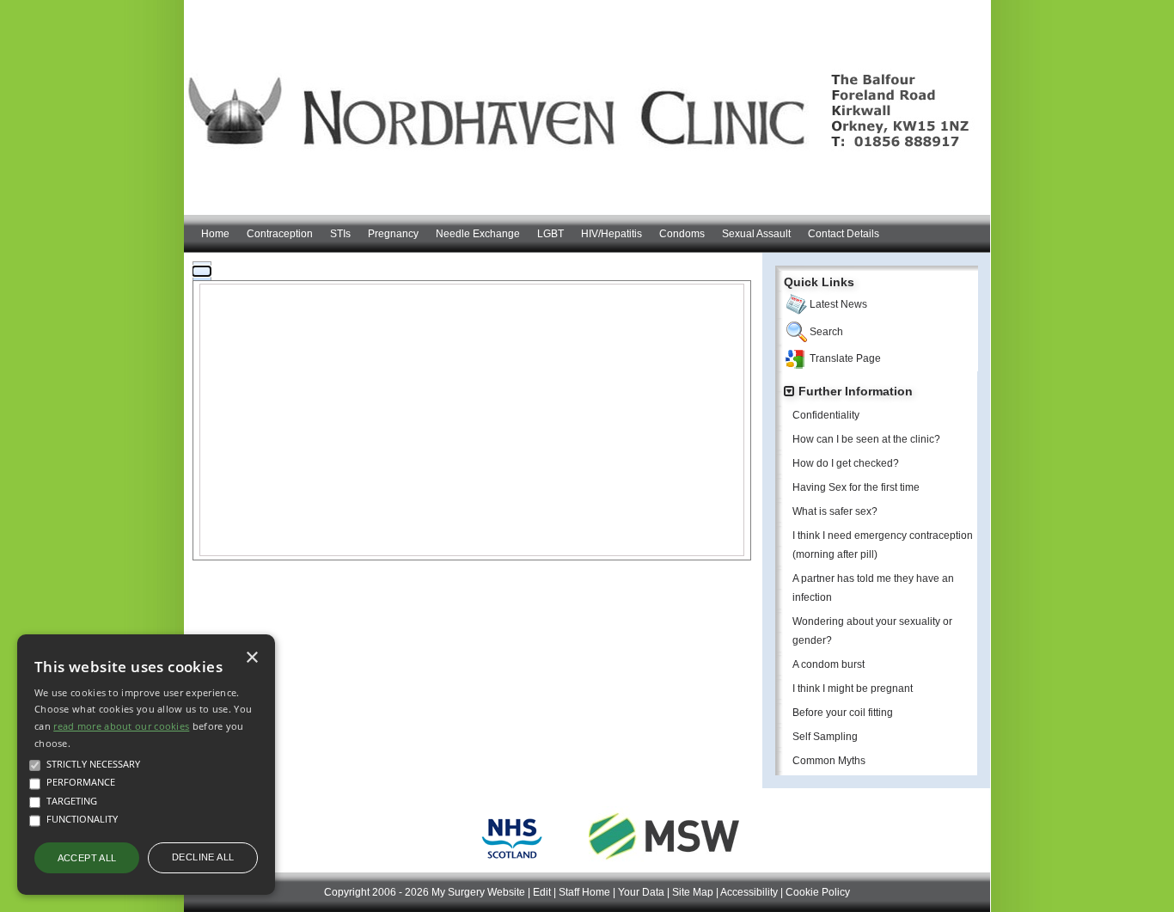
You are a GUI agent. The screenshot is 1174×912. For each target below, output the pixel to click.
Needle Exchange (478, 234)
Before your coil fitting (842, 713)
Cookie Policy (818, 892)
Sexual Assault (756, 234)
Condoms (682, 234)
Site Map (692, 892)
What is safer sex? (834, 511)
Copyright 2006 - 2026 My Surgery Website (424, 892)
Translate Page (845, 358)
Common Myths (828, 761)
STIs (340, 234)
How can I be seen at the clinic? (866, 439)
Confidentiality (825, 415)
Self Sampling (825, 737)
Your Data (641, 892)
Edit (542, 892)
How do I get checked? (845, 463)
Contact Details (843, 234)
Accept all (87, 858)
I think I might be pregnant (852, 688)
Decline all (203, 857)
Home (215, 234)
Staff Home (584, 892)
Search (826, 332)
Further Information (855, 391)
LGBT (550, 234)
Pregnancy (393, 234)
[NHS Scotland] (512, 862)
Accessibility (749, 892)
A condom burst (828, 664)
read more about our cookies (121, 725)
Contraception (280, 234)
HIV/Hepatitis (611, 234)
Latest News (838, 304)
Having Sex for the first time (856, 487)
